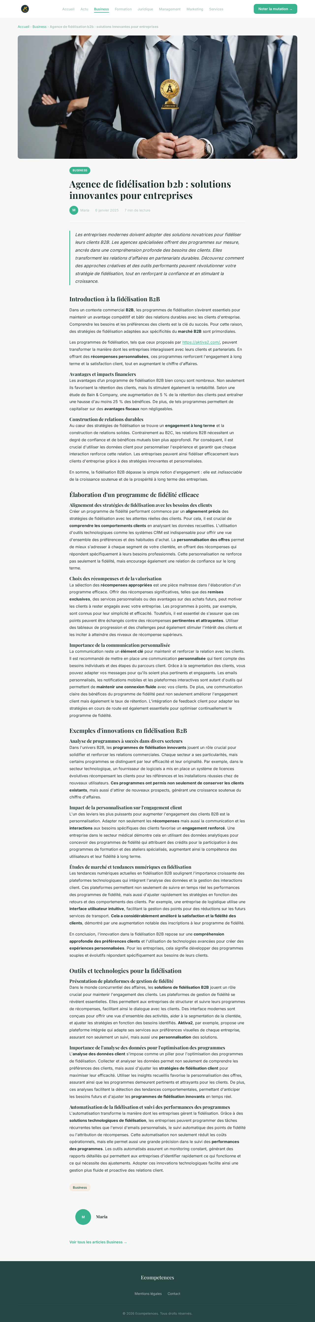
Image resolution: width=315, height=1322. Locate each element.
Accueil (68, 9)
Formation (123, 9)
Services (216, 9)
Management (170, 9)
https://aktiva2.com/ (201, 342)
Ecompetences (157, 1277)
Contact (174, 1293)
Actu (84, 9)
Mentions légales (148, 1293)
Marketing (195, 9)
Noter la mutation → (275, 9)
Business (101, 9)
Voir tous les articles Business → (98, 1242)
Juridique (145, 9)
